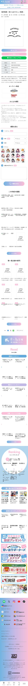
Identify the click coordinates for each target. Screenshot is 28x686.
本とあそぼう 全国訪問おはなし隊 (8, 638)
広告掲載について (8, 646)
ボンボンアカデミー (5, 631)
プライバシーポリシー (18, 646)
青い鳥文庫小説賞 (17, 7)
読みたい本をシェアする (15, 58)
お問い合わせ (11, 644)
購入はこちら (14, 50)
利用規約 (17, 644)
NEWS (6, 5)
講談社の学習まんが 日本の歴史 (8, 636)
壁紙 (10, 7)
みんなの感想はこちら (14, 54)
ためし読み (21, 5)
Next (26, 367)
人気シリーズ (14, 5)
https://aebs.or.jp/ (14, 668)
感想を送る (15, 184)
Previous (1, 367)
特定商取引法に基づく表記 (14, 648)
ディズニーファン (5, 633)
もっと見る (14, 253)
